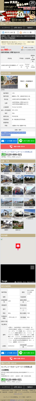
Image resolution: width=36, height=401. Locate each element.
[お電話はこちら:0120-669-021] (19, 20)
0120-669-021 (14, 154)
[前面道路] (6, 168)
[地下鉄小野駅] (29, 168)
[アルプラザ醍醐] (29, 190)
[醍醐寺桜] (18, 224)
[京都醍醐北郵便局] (6, 213)
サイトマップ (18, 394)
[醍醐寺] (6, 224)
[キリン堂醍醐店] (29, 202)
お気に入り (27, 32)
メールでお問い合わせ (9, 141)
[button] (18, 247)
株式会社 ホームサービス (17, 400)
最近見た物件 (10, 32)
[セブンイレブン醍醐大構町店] (6, 202)
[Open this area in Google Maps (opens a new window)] (4, 281)
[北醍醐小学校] (18, 179)
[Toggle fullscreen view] (32, 267)
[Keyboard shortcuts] (15, 282)
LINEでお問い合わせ (26, 141)
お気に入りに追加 (27, 47)
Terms (24, 281)
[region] (18, 273)
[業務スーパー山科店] (18, 190)
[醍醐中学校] (6, 179)
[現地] (9, 82)
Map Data (19, 281)
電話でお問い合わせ (18, 146)
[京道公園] (6, 190)
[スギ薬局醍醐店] (18, 202)
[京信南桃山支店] (18, 213)
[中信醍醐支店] (29, 213)
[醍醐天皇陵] (29, 179)
